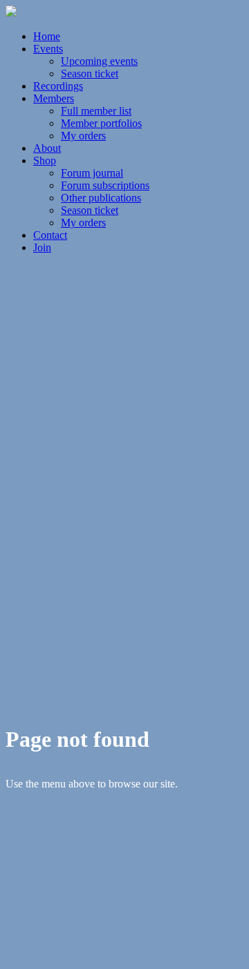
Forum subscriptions (105, 185)
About (47, 148)
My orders (83, 135)
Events (48, 49)
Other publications (101, 198)
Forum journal (92, 173)
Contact (50, 235)
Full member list (96, 111)
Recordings (58, 86)
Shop (44, 160)
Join (42, 247)
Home (46, 36)
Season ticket (89, 73)
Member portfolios (101, 123)
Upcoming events (99, 61)
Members (53, 98)
